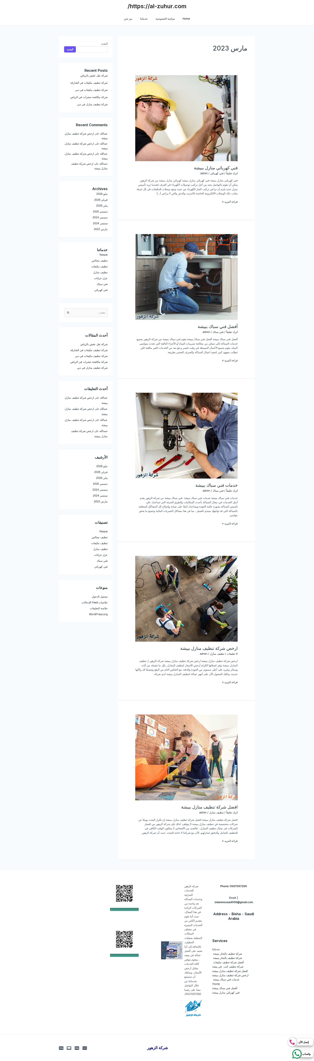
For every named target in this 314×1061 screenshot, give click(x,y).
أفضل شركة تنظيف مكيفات (228, 962)
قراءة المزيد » (230, 201)
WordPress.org (98, 614)
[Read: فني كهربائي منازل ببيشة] (186, 117)
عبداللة (104, 153)
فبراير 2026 (101, 199)
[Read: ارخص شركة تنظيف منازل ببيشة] (186, 598)
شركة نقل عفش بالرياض (94, 75)
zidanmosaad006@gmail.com (233, 902)
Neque (103, 254)
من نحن (128, 18)
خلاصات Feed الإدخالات (95, 602)
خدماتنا (144, 18)
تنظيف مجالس (100, 260)
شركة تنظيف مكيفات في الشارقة (89, 82)
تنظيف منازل (217, 653)
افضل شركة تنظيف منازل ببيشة (209, 806)
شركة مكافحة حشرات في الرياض (89, 97)
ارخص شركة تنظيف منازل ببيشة (209, 648)
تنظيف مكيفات (99, 266)
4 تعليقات (232, 653)
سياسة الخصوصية (165, 18)
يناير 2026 (102, 205)
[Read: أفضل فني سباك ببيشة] (186, 276)
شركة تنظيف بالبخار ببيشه (227, 953)
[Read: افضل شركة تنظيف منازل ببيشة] (186, 757)
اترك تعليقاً (232, 173)
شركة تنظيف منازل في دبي (92, 104)
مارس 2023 (101, 229)
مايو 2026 (102, 193)
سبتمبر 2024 (100, 223)
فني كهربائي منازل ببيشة (216, 167)
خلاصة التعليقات (99, 608)
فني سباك (218, 332)
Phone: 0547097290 (233, 886)
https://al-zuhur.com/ (157, 6)
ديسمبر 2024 (100, 217)
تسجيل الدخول (100, 596)
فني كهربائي (217, 173)
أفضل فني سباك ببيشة (218, 326)
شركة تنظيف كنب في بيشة (227, 966)
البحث (104, 43)
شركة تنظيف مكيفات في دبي (91, 90)
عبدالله (104, 133)
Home (186, 18)
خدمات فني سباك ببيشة (216, 485)
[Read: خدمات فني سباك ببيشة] (186, 435)
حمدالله (103, 163)
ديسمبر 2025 (100, 211)
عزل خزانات (101, 278)
